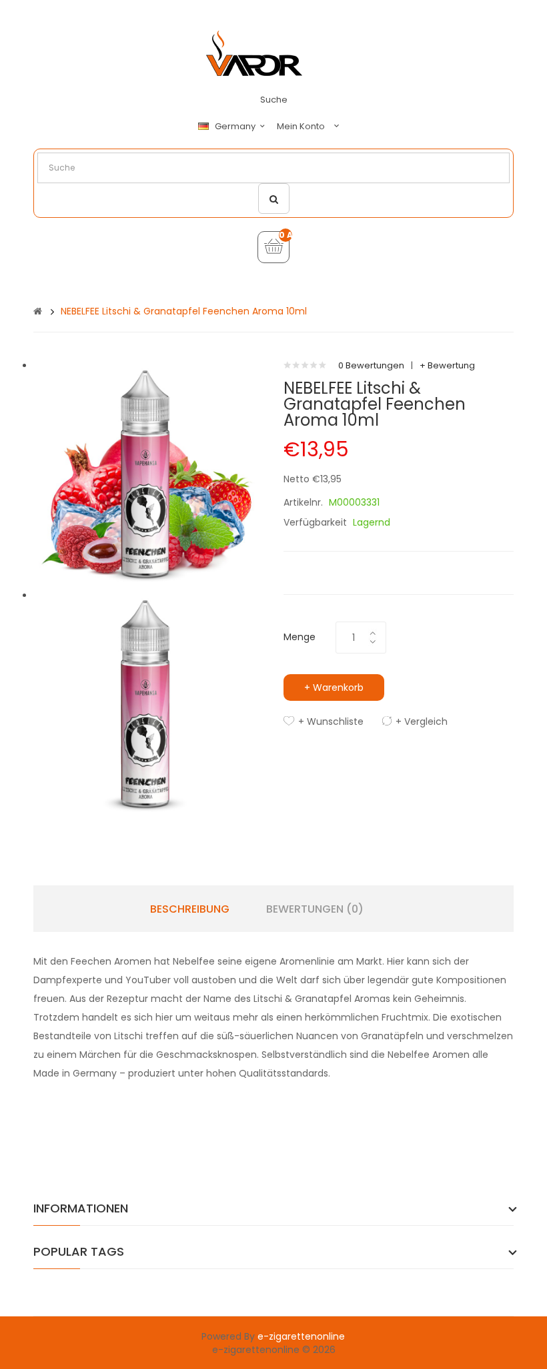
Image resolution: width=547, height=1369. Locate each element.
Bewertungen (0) (315, 909)
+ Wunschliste (331, 721)
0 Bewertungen (371, 365)
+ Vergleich (422, 721)
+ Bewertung (447, 365)
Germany (236, 127)
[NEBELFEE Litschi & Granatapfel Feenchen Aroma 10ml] (148, 474)
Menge (300, 637)
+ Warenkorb (334, 687)
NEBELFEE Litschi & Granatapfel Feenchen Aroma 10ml (184, 311)
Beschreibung (189, 909)
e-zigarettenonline (301, 1336)
